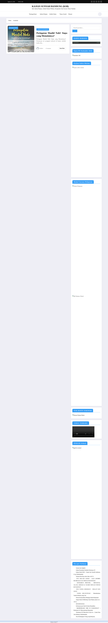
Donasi (70, 14)
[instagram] (99, 1)
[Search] (95, 14)
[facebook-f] (92, 1)
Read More (62, 48)
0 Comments (48, 48)
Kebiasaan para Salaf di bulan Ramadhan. (85, 606)
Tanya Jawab (63, 14)
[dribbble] (96, 1)
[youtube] (101, 1)
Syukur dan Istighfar (80, 568)
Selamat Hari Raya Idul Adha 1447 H (84, 576)
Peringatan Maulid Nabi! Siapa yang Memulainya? (51, 34)
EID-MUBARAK (80, 604)
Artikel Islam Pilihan (42, 29)
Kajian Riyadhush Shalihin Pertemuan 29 (85, 570)
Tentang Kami (33, 14)
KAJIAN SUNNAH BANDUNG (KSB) (50, 6)
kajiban (41, 48)
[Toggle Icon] (7, 14)
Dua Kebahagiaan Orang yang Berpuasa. (85, 616)
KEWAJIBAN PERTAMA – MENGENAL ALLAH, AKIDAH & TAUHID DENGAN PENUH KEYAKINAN (87, 585)
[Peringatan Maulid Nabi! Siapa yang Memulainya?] (21, 39)
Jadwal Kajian (43, 14)
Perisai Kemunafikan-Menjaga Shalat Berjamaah (87, 597)
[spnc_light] (100, 14)
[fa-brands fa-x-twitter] (94, 1)
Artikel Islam (52, 14)
